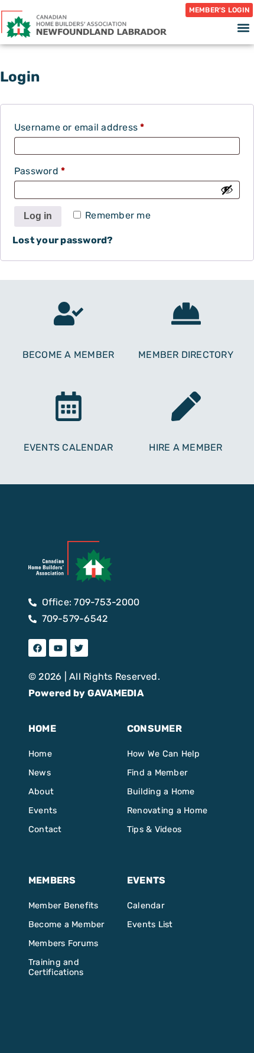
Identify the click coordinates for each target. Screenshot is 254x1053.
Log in (38, 216)
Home (40, 754)
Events (42, 811)
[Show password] (226, 189)
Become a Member (66, 925)
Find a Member (157, 773)
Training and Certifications (55, 967)
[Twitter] (79, 648)
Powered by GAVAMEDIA (86, 693)
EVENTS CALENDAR (68, 447)
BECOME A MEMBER (68, 354)
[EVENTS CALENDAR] (68, 406)
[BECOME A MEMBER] (68, 313)
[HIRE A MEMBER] (186, 406)
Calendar (145, 906)
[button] (243, 27)
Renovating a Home (167, 811)
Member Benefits (63, 906)
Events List (150, 925)
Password (60, 169)
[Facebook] (37, 648)
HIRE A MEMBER (185, 447)
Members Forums (63, 943)
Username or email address (99, 125)
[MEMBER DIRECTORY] (186, 313)
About (41, 792)
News (39, 773)
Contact (45, 829)
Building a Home (161, 792)
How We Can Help (163, 754)
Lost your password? (62, 240)
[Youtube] (58, 648)
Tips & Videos (154, 829)
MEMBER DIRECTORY (185, 354)
